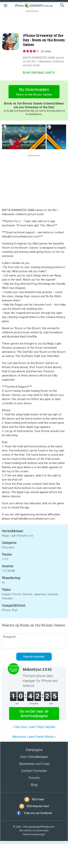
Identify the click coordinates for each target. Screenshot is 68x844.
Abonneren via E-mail (34, 764)
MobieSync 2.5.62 (37, 669)
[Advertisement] (34, 21)
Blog (34, 785)
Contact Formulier (34, 771)
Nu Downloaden (34, 91)
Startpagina (34, 750)
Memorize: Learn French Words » (34, 736)
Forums (34, 778)
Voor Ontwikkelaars (34, 757)
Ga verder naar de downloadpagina (34, 713)
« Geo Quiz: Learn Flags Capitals (34, 727)
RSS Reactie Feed (38, 806)
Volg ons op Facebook (38, 813)
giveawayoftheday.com (41, 826)
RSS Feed (38, 799)
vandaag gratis (39, 72)
